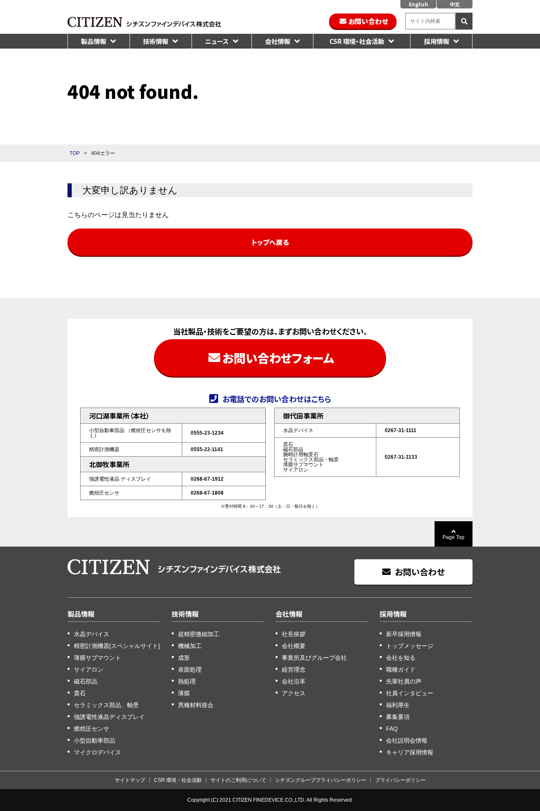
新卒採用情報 (403, 634)
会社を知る (401, 657)
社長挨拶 (293, 634)
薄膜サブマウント (97, 657)
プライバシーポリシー (400, 780)
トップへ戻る (270, 242)
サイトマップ (130, 780)
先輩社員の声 (403, 681)
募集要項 (398, 716)
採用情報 (436, 41)
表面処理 (190, 669)
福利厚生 (398, 705)
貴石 (80, 693)
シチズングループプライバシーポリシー (320, 780)
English (418, 4)
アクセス (293, 693)
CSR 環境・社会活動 (356, 41)
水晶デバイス (91, 634)
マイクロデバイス (97, 752)
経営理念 (293, 669)
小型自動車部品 (94, 740)
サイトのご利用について (238, 780)
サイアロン (88, 669)
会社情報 (277, 41)
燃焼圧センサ (91, 728)
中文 (455, 4)
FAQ (392, 728)
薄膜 (184, 693)
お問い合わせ (368, 21)
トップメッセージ (409, 645)
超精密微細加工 (198, 634)
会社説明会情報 (406, 740)
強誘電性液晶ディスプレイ (109, 716)
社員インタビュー (409, 693)
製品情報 (93, 41)
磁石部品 (85, 681)
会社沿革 (293, 681)
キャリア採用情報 (409, 752)
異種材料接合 (195, 705)
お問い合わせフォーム (278, 357)
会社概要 (293, 645)
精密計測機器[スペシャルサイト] (117, 645)
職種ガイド (401, 669)
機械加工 (190, 645)
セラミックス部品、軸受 (106, 705)
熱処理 (187, 681)
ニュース (217, 41)
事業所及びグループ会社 (314, 657)
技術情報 (155, 41)
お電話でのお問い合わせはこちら (276, 398)
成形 (184, 657)
